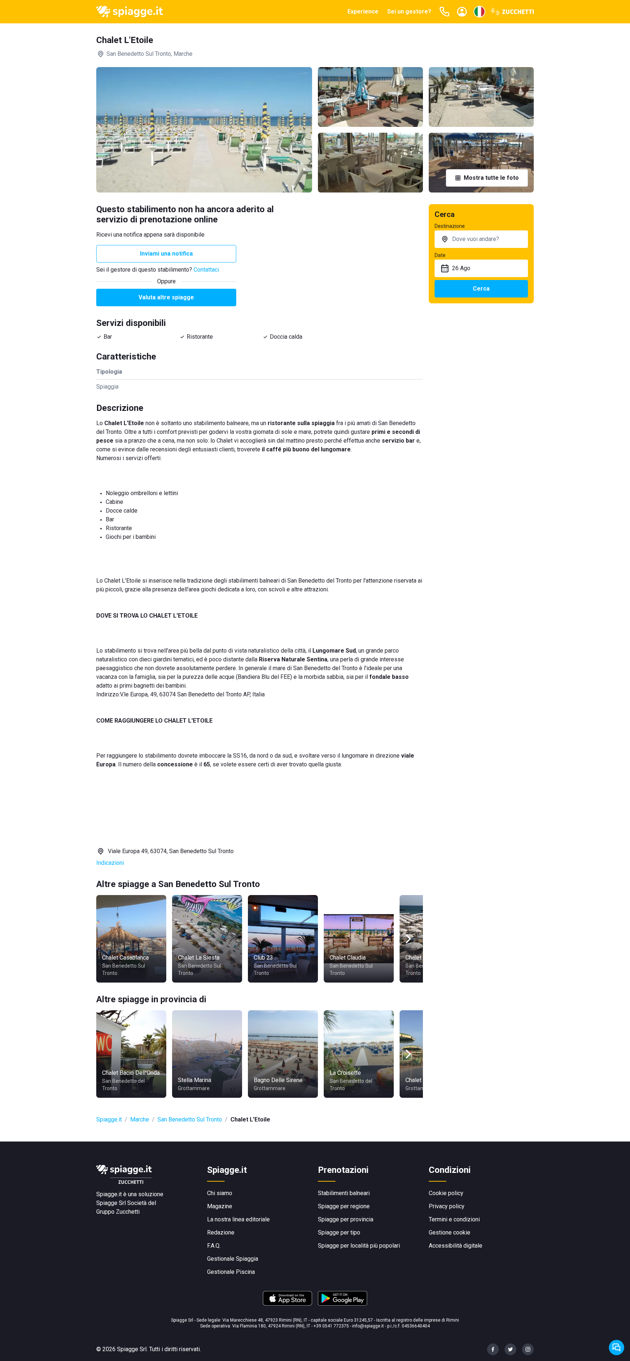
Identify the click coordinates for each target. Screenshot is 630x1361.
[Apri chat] (616, 1347)
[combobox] (481, 239)
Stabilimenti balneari (344, 1193)
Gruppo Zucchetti (118, 1211)
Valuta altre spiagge (166, 297)
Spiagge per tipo (339, 1232)
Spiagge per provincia (345, 1219)
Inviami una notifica (166, 253)
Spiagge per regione (344, 1206)
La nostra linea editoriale (238, 1219)
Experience (362, 11)
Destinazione (450, 226)
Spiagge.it (109, 1119)
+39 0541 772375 (331, 1326)
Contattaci (206, 269)
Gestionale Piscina (231, 1271)
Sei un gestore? (409, 11)
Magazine (219, 1206)
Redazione (220, 1232)
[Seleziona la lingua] (479, 12)
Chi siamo (219, 1193)
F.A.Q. (214, 1245)
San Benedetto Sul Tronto (190, 1119)
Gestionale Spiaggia (232, 1258)
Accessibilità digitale (455, 1245)
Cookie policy (446, 1193)
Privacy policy (446, 1206)
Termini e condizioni (454, 1219)
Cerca (481, 288)
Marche (139, 1119)
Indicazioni (110, 862)
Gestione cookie (449, 1232)
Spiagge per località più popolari (359, 1245)
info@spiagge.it (368, 1326)
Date (440, 255)
